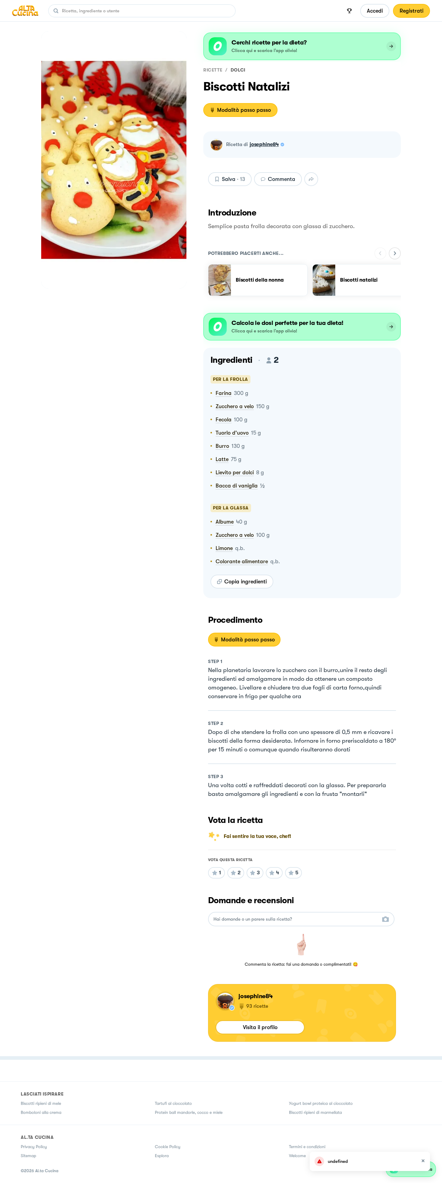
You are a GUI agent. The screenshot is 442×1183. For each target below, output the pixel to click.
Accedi (375, 11)
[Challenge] (349, 11)
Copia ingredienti (245, 582)
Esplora (162, 1155)
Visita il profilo (260, 1027)
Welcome (297, 1155)
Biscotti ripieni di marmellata (315, 1112)
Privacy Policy (34, 1146)
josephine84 (264, 144)
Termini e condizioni (307, 1146)
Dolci (238, 70)
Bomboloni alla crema (41, 1112)
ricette (212, 70)
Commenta (281, 179)
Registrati (411, 11)
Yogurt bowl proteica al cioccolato (321, 1103)
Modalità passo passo (244, 110)
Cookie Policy (167, 1146)
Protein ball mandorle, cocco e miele (189, 1112)
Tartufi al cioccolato (173, 1103)
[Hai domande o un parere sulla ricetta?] (295, 919)
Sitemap (28, 1155)
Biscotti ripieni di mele (41, 1103)
